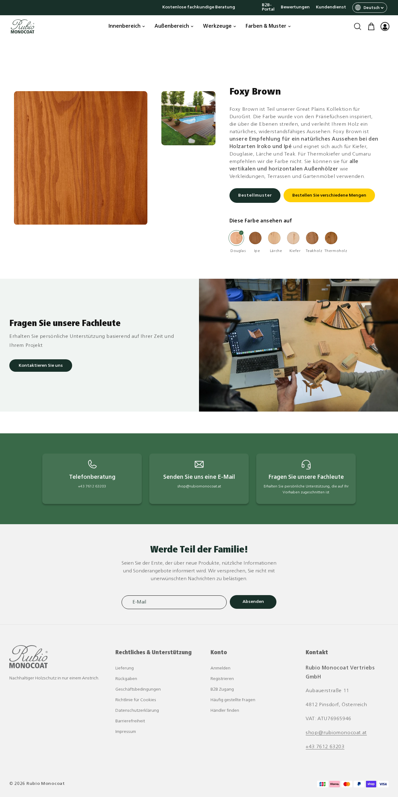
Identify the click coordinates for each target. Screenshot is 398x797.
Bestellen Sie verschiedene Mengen (329, 195)
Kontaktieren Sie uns (41, 365)
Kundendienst (331, 7)
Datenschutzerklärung (137, 710)
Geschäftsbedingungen (138, 689)
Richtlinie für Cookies (135, 700)
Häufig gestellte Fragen (233, 700)
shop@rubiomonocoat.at (336, 732)
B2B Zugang (222, 689)
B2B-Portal (268, 7)
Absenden (253, 601)
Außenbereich (172, 26)
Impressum (125, 731)
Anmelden (220, 668)
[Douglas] (236, 238)
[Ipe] (255, 238)
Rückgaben (126, 679)
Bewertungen (295, 7)
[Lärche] (274, 238)
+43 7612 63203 (325, 746)
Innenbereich (125, 26)
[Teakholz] (312, 238)
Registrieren (222, 679)
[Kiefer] (293, 238)
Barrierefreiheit (130, 721)
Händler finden (225, 710)
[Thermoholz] (331, 238)
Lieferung (124, 668)
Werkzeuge (217, 26)
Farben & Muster (266, 26)
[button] (357, 26)
